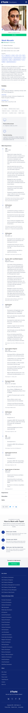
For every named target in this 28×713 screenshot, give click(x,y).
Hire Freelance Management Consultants (11, 584)
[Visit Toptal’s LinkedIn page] (8, 699)
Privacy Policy (7, 707)
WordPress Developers (7, 664)
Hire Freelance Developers (8, 577)
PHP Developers (5, 644)
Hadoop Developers (6, 627)
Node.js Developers (6, 642)
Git (20, 55)
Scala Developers (5, 659)
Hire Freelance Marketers (7, 582)
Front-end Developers (6, 602)
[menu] (26, 2)
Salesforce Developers (7, 657)
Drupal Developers (6, 622)
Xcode (13, 55)
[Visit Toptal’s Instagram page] (19, 699)
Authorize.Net (4, 59)
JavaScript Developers (7, 634)
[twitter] (10, 506)
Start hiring (14, 564)
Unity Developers (5, 662)
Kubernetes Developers (7, 637)
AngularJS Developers (7, 617)
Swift (23, 55)
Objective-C (8, 55)
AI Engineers (4, 612)
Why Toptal (4, 672)
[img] (8, 42)
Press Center (4, 677)
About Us (4, 684)
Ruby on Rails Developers (7, 654)
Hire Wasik (14, 35)
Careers (3, 682)
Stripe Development (17, 57)
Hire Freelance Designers (7, 580)
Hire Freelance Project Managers (9, 587)
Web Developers (5, 607)
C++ (3, 55)
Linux (23, 59)
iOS (17, 55)
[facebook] (13, 506)
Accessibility (20, 707)
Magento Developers (6, 639)
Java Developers (5, 632)
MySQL (3, 61)
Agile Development (17, 59)
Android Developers (6, 614)
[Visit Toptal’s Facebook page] (16, 699)
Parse (24, 57)
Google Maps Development (7, 57)
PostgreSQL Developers (7, 647)
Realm (10, 59)
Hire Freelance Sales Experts (8, 592)
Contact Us (4, 674)
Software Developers (6, 605)
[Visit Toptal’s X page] (12, 699)
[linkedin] (16, 506)
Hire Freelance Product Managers (9, 589)
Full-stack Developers (6, 600)
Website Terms (14, 707)
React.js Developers (6, 652)
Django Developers (6, 619)
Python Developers (6, 649)
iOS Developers (5, 629)
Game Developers (6, 624)
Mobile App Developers (7, 609)
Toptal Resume (5, 679)
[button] (14, 146)
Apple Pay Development (11, 61)
